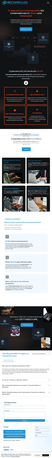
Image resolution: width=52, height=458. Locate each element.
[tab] (8, 360)
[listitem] (15, 96)
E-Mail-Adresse (7, 404)
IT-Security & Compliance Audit (38, 188)
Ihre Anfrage (7, 410)
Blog (36, 435)
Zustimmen (45, 455)
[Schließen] (50, 455)
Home (36, 427)
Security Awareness (34, 160)
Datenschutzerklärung (15, 456)
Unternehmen (38, 432)
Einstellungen (37, 455)
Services (37, 429)
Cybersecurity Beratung (11, 188)
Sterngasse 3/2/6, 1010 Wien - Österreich (11, 440)
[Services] (47, 430)
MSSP (3, 343)
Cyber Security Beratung (5, 323)
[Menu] (48, 3)
